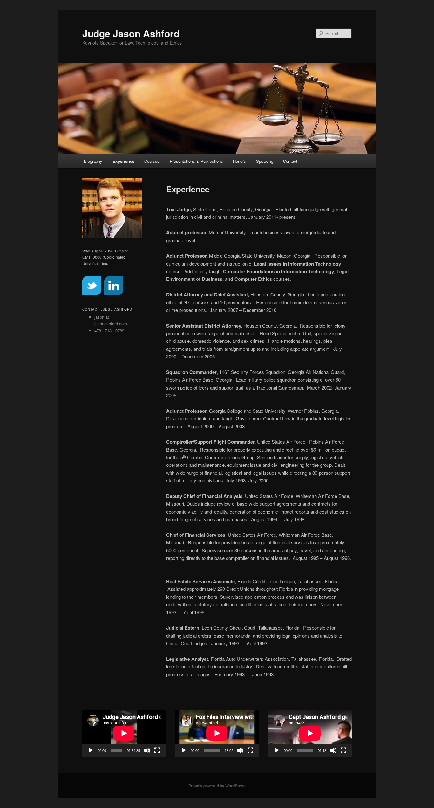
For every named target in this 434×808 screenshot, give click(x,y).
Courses (151, 161)
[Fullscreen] (157, 750)
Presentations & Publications (196, 161)
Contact (290, 161)
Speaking (264, 161)
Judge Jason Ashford (131, 33)
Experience (123, 161)
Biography (93, 161)
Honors (239, 161)
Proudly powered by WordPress (217, 786)
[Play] (90, 750)
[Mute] (147, 750)
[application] (124, 733)
